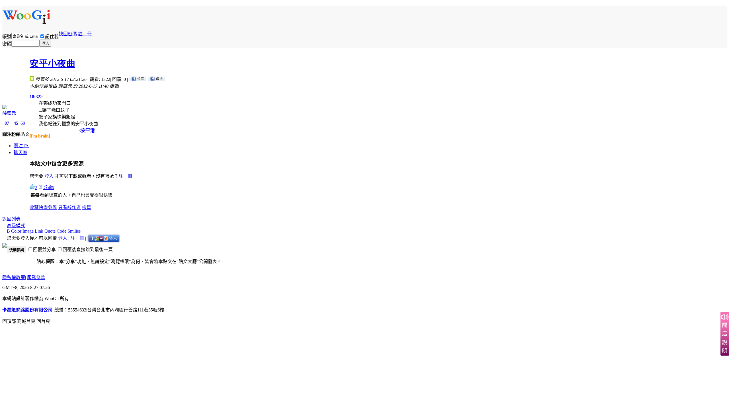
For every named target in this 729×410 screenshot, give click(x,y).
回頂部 (9, 321)
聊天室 (20, 152)
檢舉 (86, 207)
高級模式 (16, 225)
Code (61, 231)
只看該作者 (69, 207)
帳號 (6, 36)
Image (28, 231)
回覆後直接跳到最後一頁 (88, 249)
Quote (50, 231)
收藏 (34, 207)
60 (23, 123)
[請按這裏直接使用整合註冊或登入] (103, 238)
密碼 (6, 43)
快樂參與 (48, 207)
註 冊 (85, 33)
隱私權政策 (13, 277)
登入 (49, 176)
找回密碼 (68, 33)
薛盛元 (9, 113)
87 (7, 123)
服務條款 (36, 277)
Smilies (74, 231)
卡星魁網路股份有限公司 (27, 310)
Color (16, 231)
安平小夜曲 (52, 63)
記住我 (52, 36)
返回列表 (11, 218)
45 (16, 123)
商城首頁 (26, 321)
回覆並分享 (44, 249)
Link (39, 231)
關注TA (21, 145)
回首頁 (43, 321)
